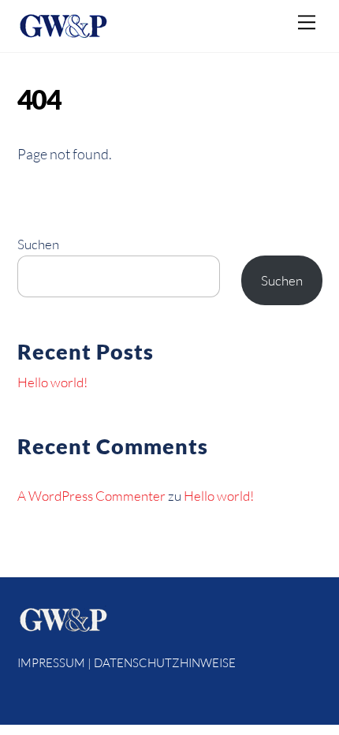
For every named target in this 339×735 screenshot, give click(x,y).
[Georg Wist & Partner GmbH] (63, 32)
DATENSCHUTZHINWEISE (165, 662)
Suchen (38, 244)
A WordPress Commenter (91, 495)
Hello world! (52, 382)
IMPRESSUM (51, 662)
